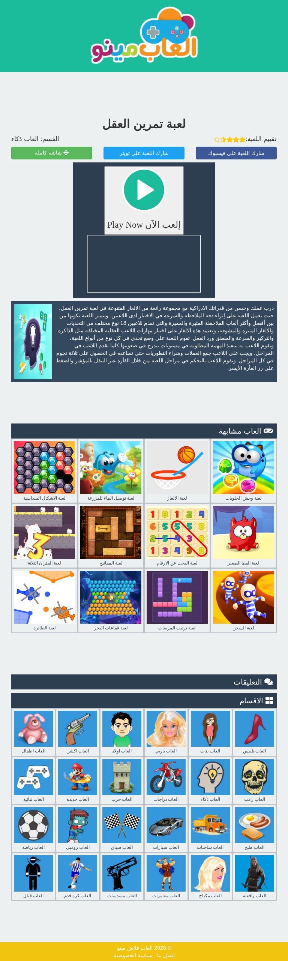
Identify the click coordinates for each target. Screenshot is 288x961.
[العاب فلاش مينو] (144, 35)
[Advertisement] (144, 93)
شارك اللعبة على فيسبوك (236, 153)
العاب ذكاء (25, 139)
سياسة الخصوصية (133, 955)
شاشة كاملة (49, 153)
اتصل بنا (166, 955)
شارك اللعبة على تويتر (144, 153)
